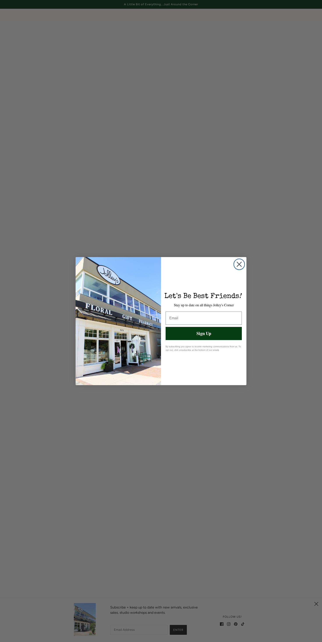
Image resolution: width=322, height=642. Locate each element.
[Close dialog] (239, 264)
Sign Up (203, 333)
